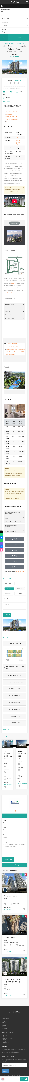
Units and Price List (11, 116)
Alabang (5, 1028)
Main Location (4, 16)
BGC (12, 283)
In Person (9, 588)
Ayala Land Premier (7, 1038)
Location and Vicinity (11, 111)
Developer (3, 29)
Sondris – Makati (9, 938)
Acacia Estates (20, 43)
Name (4, 820)
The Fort (5, 1021)
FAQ (7, 121)
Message (5, 842)
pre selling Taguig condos (12, 343)
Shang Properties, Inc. (21, 745)
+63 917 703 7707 (8, 6)
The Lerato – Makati (10, 896)
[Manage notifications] (3, 1079)
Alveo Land (11, 890)
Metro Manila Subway (9, 292)
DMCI (17, 137)
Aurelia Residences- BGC (22, 754)
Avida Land (5, 1035)
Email (4, 827)
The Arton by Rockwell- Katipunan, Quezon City (12, 981)
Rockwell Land (11, 973)
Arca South (6, 1027)
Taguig (12, 43)
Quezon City (6, 1024)
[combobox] (14, 19)
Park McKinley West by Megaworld (15, 349)
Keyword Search (5, 9)
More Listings (14, 816)
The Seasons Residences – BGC (8, 755)
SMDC (4, 1039)
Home (6, 43)
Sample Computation (11, 119)
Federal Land (6, 746)
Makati (4, 1022)
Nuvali (4, 1025)
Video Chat (19, 588)
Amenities (9, 114)
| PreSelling (14, 2)
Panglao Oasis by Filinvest (13, 347)
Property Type (4, 22)
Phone (4, 834)
